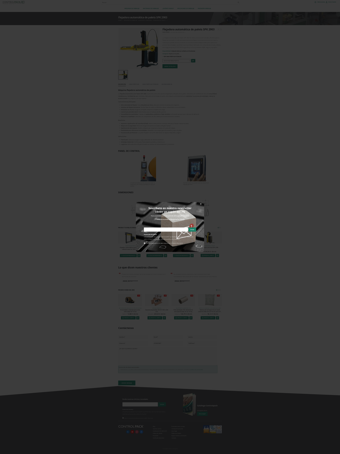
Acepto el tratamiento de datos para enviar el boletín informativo (164, 243)
